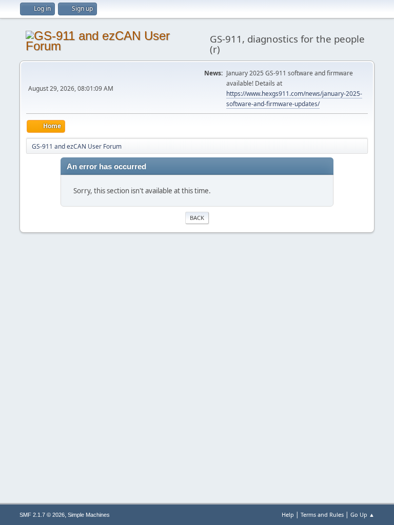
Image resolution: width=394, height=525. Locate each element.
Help (288, 514)
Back (197, 217)
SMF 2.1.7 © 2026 (42, 515)
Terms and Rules (322, 514)
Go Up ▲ (362, 514)
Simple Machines (89, 515)
